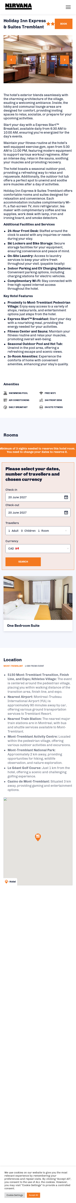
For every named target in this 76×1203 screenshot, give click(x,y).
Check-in (11, 489)
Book (63, 23)
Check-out (12, 505)
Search (23, 561)
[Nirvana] (18, 7)
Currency (11, 541)
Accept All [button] (33, 1195)
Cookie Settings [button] (15, 1195)
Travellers (12, 523)
